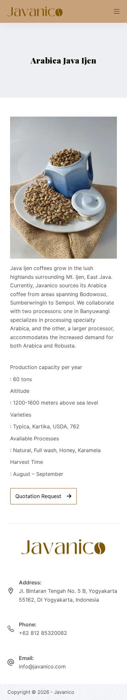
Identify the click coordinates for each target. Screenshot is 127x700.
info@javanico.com (42, 666)
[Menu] (117, 11)
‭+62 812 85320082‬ (43, 633)
